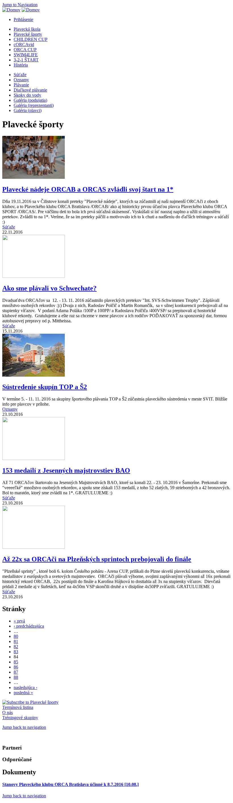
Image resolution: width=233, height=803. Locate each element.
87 (16, 672)
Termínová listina (17, 707)
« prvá (19, 621)
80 (16, 636)
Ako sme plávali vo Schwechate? (49, 288)
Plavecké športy (28, 34)
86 (16, 667)
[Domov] (11, 9)
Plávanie (21, 84)
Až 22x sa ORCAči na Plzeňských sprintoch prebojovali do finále (96, 559)
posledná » (23, 692)
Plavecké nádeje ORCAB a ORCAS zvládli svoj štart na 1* (87, 189)
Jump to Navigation (20, 4)
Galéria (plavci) (27, 110)
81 (16, 641)
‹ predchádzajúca (29, 626)
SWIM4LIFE (26, 54)
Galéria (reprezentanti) (34, 105)
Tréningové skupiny (20, 717)
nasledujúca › (25, 687)
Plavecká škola (27, 29)
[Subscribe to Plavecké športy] (30, 702)
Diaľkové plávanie (30, 90)
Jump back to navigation (24, 727)
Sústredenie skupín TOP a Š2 (44, 387)
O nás (7, 712)
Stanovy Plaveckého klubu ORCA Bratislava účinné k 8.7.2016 (70, 784)
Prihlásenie (23, 19)
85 (16, 661)
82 (16, 646)
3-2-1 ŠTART (26, 59)
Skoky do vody (27, 95)
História (21, 65)
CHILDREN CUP (30, 39)
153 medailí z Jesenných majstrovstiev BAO (66, 470)
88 (16, 677)
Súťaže (20, 74)
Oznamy (21, 79)
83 (16, 651)
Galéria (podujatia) (30, 100)
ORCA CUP (25, 49)
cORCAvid (24, 44)
